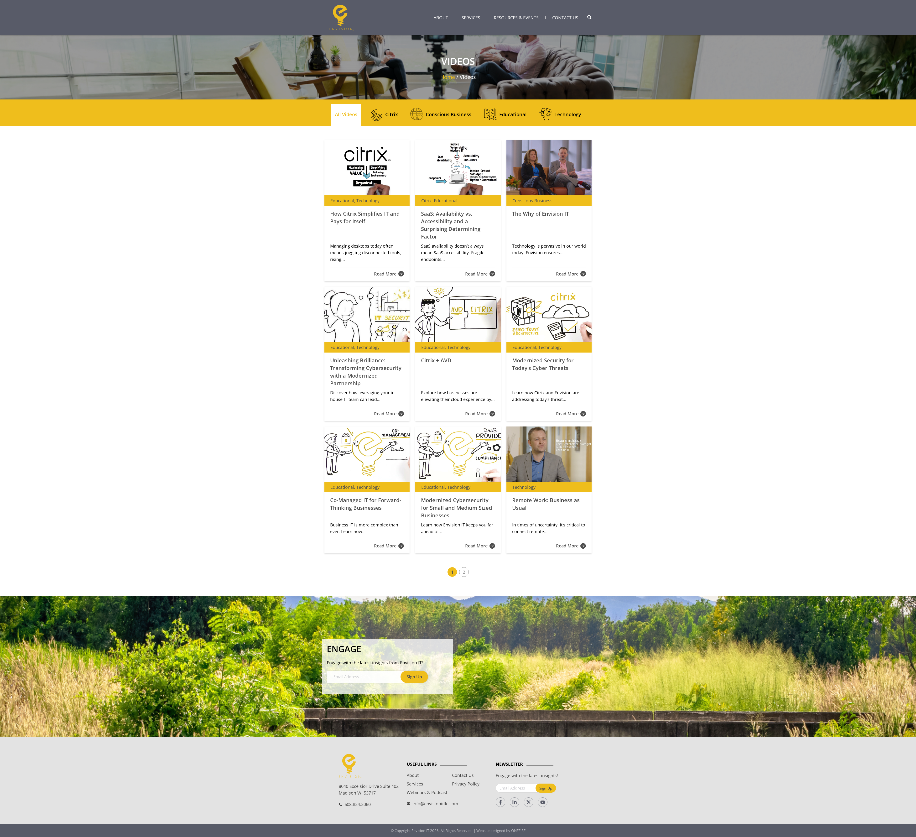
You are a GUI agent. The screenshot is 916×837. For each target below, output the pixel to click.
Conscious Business (448, 114)
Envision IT (420, 830)
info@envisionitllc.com (435, 803)
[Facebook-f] (500, 802)
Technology (568, 114)
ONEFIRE (518, 830)
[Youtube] (542, 802)
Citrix (391, 114)
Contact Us (565, 18)
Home (447, 76)
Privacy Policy (465, 784)
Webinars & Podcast (427, 792)
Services (471, 18)
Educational (513, 114)
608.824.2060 (357, 804)
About (441, 18)
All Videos (346, 114)
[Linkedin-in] (514, 802)
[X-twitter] (528, 802)
